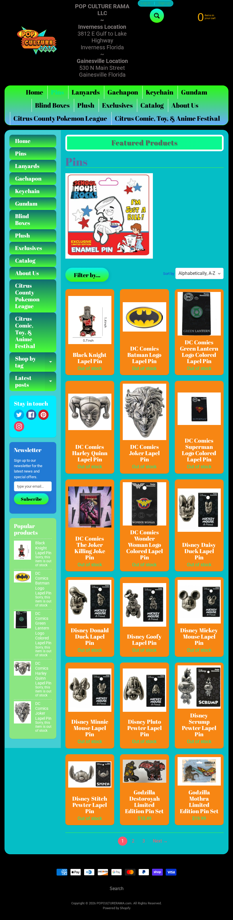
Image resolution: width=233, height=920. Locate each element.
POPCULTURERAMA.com (114, 903)
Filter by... (87, 275)
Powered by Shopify (116, 908)
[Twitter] (19, 415)
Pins (57, 92)
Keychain (159, 92)
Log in (145, 3)
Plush (85, 105)
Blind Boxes (52, 105)
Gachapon (122, 92)
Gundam (194, 92)
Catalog (152, 105)
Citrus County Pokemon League (60, 118)
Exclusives (117, 105)
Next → (160, 841)
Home (34, 92)
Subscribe (31, 499)
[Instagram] (19, 426)
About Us (184, 105)
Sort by (168, 273)
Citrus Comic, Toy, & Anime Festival (167, 118)
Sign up (164, 3)
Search (117, 888)
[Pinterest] (43, 415)
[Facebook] (31, 415)
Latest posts (35, 381)
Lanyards (86, 92)
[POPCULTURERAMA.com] (37, 40)
